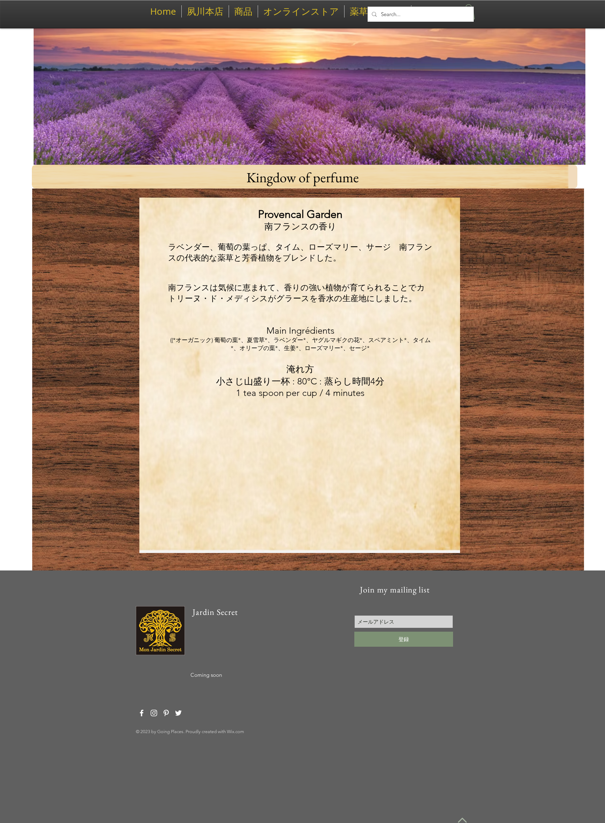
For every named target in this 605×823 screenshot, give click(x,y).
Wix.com (235, 731)
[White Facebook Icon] (141, 713)
